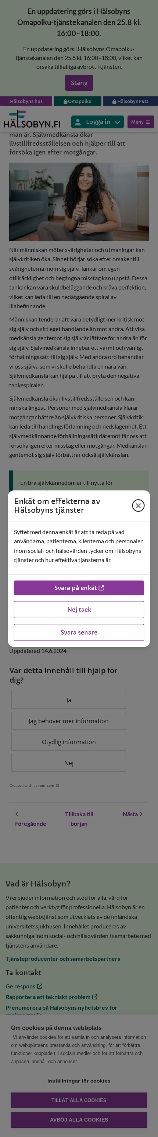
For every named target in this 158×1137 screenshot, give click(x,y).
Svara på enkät (75, 587)
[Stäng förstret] (138, 505)
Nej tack (79, 609)
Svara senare (79, 632)
